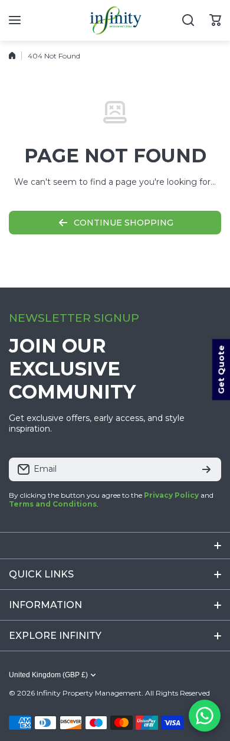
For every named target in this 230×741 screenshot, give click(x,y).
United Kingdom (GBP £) (48, 675)
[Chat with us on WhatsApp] (205, 716)
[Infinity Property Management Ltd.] (115, 20)
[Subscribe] (206, 469)
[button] (215, 20)
